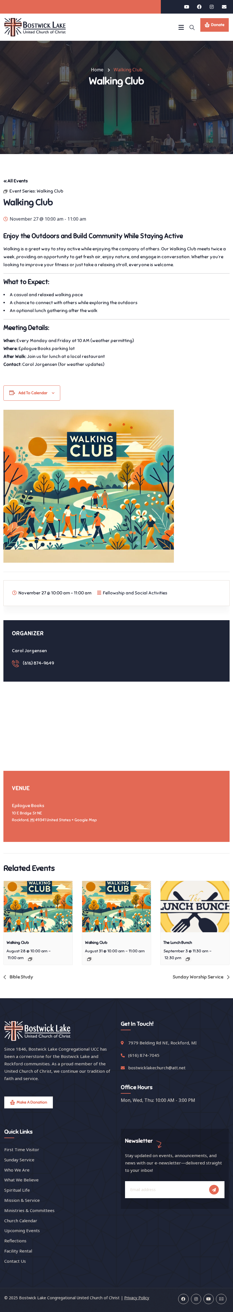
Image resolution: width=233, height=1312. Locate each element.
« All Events (15, 181)
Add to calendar (32, 393)
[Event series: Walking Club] (30, 959)
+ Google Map (84, 820)
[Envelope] (224, 6)
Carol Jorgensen (29, 651)
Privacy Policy (136, 1297)
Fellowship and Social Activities (135, 593)
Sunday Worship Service (198, 977)
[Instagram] (211, 6)
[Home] (35, 27)
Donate (217, 24)
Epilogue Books (28, 805)
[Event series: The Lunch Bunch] (188, 959)
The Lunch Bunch (177, 942)
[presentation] (38, 907)
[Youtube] (186, 6)
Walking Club (18, 942)
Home (97, 70)
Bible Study (21, 977)
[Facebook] (199, 6)
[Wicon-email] (221, 1299)
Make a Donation (31, 1102)
